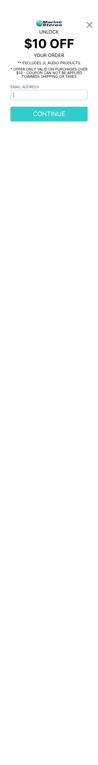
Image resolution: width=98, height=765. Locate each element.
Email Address (24, 87)
